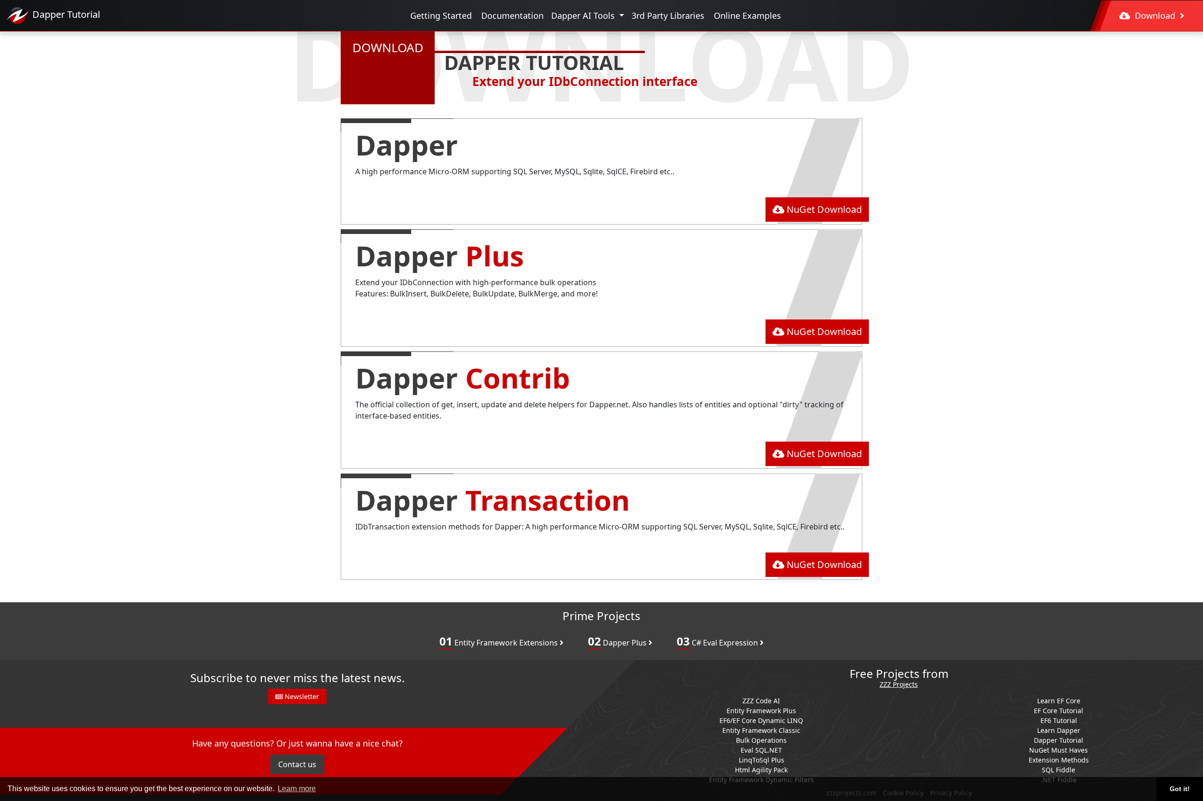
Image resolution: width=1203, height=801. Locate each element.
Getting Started (441, 15)
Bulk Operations (761, 740)
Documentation (512, 15)
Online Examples (747, 15)
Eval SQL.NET (761, 750)
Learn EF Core (1058, 700)
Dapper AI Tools (584, 15)
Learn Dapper (1058, 730)
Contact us (297, 764)
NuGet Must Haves (1058, 750)
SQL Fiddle (1058, 769)
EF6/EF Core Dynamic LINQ (761, 720)
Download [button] (1155, 15)
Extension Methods (1059, 759)
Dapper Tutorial (1058, 740)
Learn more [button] (297, 789)
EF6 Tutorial (1058, 720)
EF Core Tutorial (1058, 710)
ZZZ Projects (899, 685)
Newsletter (301, 696)
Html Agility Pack (761, 769)
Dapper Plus (618, 641)
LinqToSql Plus (761, 759)
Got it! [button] (1180, 789)
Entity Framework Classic (761, 730)
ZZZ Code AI (761, 700)
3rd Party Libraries (668, 15)
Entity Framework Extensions (499, 641)
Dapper (406, 144)
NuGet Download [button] (823, 209)
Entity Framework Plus (761, 710)
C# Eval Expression (718, 641)
